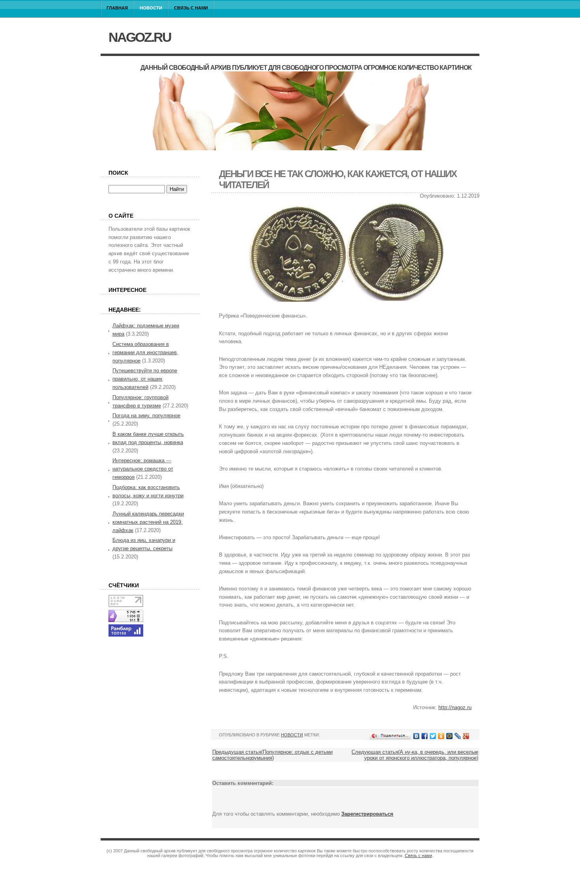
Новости (151, 8)
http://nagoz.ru (454, 707)
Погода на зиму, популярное (146, 415)
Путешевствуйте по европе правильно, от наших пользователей (144, 379)
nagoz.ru (140, 37)
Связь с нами (191, 8)
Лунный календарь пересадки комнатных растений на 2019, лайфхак (148, 522)
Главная (117, 8)
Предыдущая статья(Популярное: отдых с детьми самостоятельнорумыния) (272, 755)
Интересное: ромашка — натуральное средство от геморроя (142, 469)
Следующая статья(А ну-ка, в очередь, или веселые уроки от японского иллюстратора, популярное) (415, 755)
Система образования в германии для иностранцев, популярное (145, 352)
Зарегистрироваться (367, 814)
